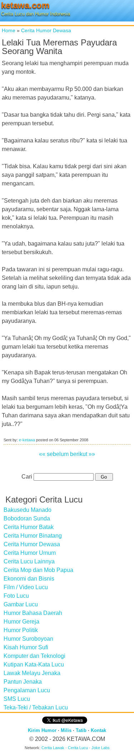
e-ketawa (27, 440)
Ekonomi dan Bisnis (29, 579)
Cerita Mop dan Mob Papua (38, 570)
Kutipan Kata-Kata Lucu (34, 664)
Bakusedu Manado (27, 510)
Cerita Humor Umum (30, 553)
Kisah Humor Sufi (26, 647)
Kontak (98, 730)
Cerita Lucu (78, 748)
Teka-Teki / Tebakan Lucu (36, 707)
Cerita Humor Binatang (33, 536)
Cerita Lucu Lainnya (29, 561)
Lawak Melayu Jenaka (32, 673)
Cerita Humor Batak (29, 527)
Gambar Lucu (21, 604)
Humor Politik (21, 630)
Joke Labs (100, 748)
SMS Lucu (17, 699)
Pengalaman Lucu (27, 690)
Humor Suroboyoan (28, 639)
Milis (66, 730)
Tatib (81, 730)
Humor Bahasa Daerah (33, 613)
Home (8, 30)
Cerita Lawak (52, 748)
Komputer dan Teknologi (34, 656)
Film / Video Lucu (26, 587)
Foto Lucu (16, 596)
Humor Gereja (21, 621)
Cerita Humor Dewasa (46, 30)
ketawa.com (25, 5)
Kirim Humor (42, 730)
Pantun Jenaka (23, 682)
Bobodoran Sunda (27, 518)
